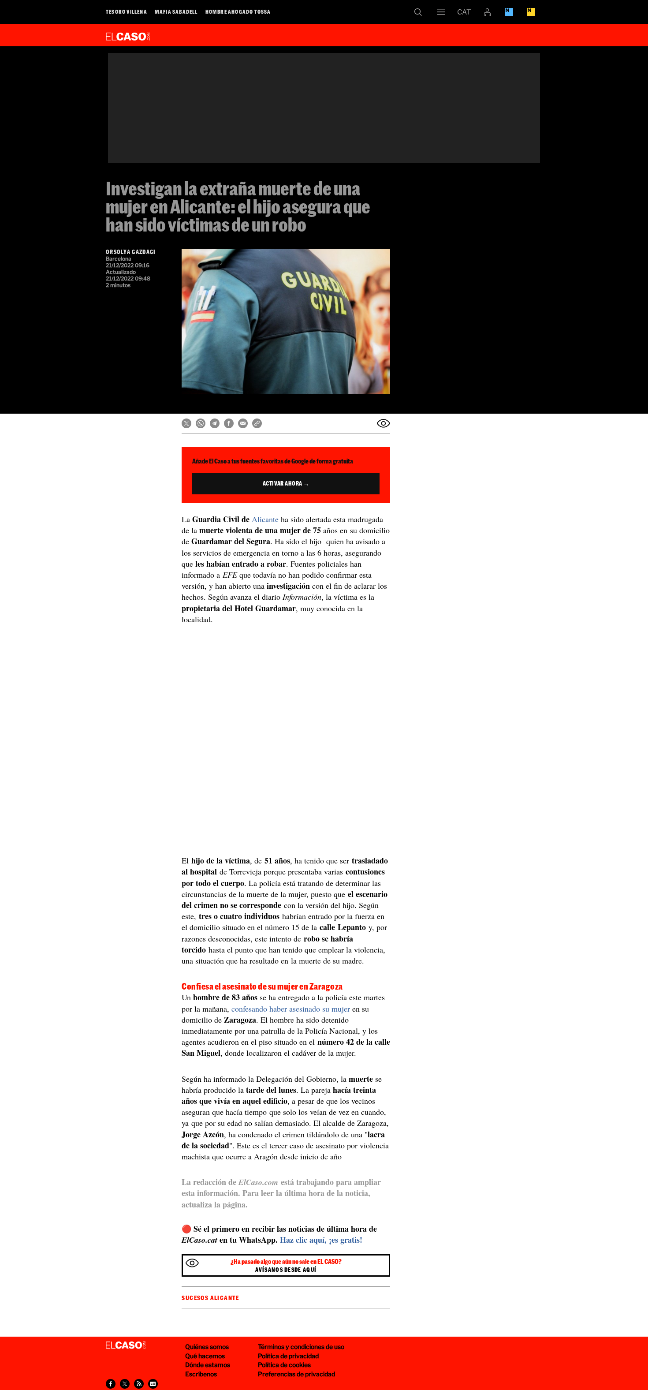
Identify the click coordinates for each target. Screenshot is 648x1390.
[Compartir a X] (125, 1384)
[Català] (464, 12)
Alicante (266, 519)
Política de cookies (284, 1364)
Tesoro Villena (126, 11)
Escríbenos (201, 1374)
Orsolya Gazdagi (131, 252)
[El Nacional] (531, 12)
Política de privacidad (288, 1356)
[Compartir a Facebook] (110, 1384)
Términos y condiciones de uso (301, 1346)
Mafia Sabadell (176, 11)
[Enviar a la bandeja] (383, 423)
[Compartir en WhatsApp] (200, 423)
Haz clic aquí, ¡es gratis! (321, 1239)
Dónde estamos (207, 1364)
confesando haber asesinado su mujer (291, 1008)
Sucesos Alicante (210, 1297)
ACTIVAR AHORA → (286, 483)
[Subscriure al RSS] (139, 1384)
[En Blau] (509, 12)
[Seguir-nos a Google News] (153, 1384)
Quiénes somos (207, 1346)
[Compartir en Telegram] (215, 423)
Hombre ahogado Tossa (238, 11)
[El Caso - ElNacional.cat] (125, 1345)
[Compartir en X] (186, 423)
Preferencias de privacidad (296, 1374)
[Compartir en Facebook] (229, 423)
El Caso (128, 34)
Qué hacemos (205, 1356)
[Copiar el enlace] (257, 423)
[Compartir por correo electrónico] (243, 423)
